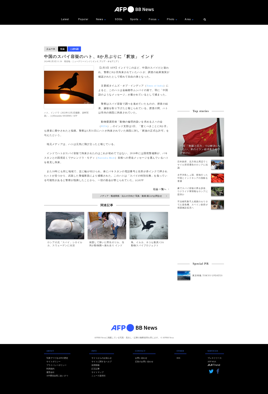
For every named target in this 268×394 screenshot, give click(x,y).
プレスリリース (215, 358)
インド (95, 61)
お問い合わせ (141, 358)
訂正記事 (96, 369)
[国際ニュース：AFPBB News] (134, 9)
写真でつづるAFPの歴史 (57, 358)
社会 (62, 49)
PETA (104, 126)
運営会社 (50, 372)
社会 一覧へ (161, 189)
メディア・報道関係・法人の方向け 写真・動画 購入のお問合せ (133, 196)
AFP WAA (212, 361)
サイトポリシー (53, 361)
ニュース (50, 49)
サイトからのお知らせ (102, 358)
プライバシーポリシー (56, 365)
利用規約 (50, 369)
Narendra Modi (106, 158)
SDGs (118, 19)
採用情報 (96, 365)
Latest (65, 19)
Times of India (155, 85)
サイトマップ (98, 372)
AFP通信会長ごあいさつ (57, 376)
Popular (83, 19)
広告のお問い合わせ (144, 361)
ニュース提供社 (99, 376)
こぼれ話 (74, 49)
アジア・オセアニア (108, 61)
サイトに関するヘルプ (102, 361)
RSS (178, 358)
